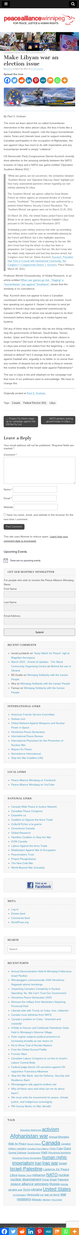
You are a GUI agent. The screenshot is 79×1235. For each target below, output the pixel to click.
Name (8, 489)
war (42, 1195)
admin (9, 68)
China (53, 1148)
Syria (26, 1189)
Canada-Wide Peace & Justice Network (34, 806)
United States (57, 1189)
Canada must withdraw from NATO (31, 1014)
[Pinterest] (36, 80)
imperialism (23, 1162)
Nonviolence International (26, 753)
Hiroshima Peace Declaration (28, 731)
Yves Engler (56, 1200)
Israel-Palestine (26, 1168)
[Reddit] (21, 80)
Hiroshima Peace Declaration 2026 (31, 997)
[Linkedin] (29, 80)
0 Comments (37, 68)
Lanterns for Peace (56, 1169)
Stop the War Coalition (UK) (27, 757)
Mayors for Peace (21, 749)
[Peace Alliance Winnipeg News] (39, 17)
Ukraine (36, 1189)
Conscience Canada (23, 828)
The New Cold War (22, 863)
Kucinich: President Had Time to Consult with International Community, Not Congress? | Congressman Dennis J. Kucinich (40, 261)
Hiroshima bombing (59, 1152)
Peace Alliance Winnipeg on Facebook (33, 780)
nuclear (63, 1175)
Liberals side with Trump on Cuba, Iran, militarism (40, 1010)
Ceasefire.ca (18, 815)
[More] (64, 80)
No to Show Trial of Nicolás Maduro (31, 1045)
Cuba (59, 1148)
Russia (54, 1184)
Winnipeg (47, 1200)
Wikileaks (37, 1199)
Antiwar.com (18, 718)
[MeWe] (43, 80)
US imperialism (19, 1195)
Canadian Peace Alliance (38, 1149)
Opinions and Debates (33, 52)
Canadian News (12, 52)
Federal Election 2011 (34, 403)
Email (8, 498)
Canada (16, 403)
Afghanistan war (29, 1136)
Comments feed (20, 917)
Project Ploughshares (23, 858)
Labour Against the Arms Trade (29, 845)
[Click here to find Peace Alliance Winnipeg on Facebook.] (39, 885)
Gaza (67, 1148)
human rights (54, 1157)
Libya (52, 403)
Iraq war (50, 1162)
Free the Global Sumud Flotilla (29, 1049)
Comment (10, 454)
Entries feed (18, 913)
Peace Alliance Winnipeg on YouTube (32, 784)
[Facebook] (7, 80)
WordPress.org (20, 922)
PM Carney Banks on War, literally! (31, 1106)
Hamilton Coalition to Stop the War (31, 837)
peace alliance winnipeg (30, 1184)
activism (50, 1129)
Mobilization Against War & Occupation (33, 850)
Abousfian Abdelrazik (30, 1130)
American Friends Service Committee (33, 714)
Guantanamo (33, 1152)
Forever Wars (19, 1053)
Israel (63, 1163)
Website (8, 507)
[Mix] (50, 80)
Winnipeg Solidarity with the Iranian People (45, 683)
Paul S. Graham (36, 393)
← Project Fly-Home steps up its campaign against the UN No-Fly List (20, 421)
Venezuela (33, 1194)
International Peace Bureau (27, 736)
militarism (39, 1175)
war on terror (52, 1194)
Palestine (63, 1179)
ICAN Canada (19, 841)
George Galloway (17, 1152)
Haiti (44, 1152)
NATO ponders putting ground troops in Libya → (59, 420)
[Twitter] (14, 80)
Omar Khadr (49, 1179)
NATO (52, 1174)
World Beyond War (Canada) (28, 867)
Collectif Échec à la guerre (26, 824)
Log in (14, 909)
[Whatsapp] (57, 80)
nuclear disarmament (25, 1179)
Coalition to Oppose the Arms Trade (32, 819)
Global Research (21, 832)
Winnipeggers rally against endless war (34, 1084)
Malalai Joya (24, 1175)
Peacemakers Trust (22, 854)
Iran (38, 1163)
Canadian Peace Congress (26, 811)
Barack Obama (34, 1144)
